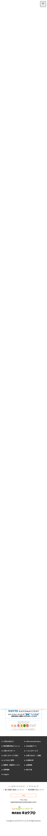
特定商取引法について (36, 789)
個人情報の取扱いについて (14, 789)
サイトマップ (33, 786)
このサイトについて (17, 786)
